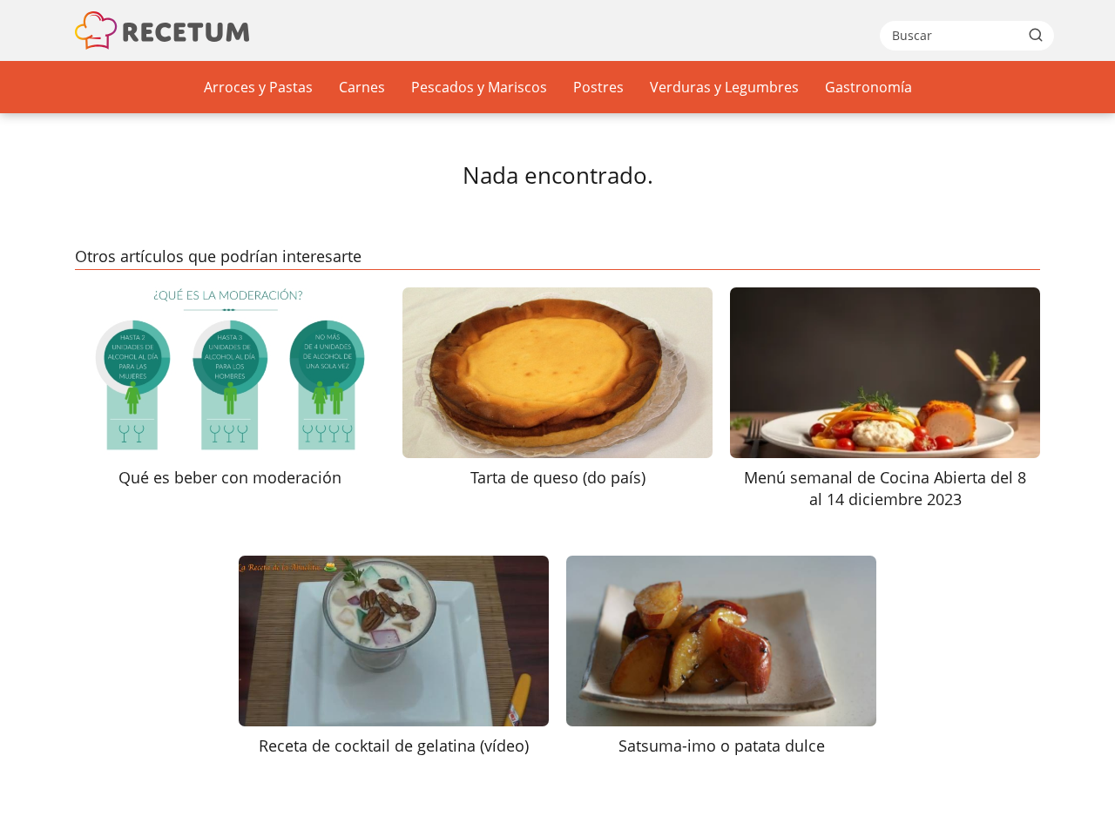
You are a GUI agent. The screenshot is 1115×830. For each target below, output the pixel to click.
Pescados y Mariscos (479, 87)
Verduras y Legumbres (724, 87)
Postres (598, 87)
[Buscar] (1035, 35)
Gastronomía (868, 87)
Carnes (362, 87)
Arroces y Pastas (258, 87)
